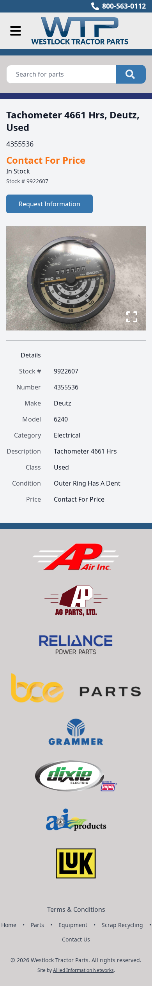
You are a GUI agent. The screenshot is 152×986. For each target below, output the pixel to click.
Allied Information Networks (83, 970)
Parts (37, 925)
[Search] (131, 74)
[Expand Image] (132, 317)
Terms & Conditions (76, 909)
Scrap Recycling (122, 925)
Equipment (72, 925)
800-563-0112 (124, 6)
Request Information (49, 204)
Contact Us (76, 939)
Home (8, 925)
